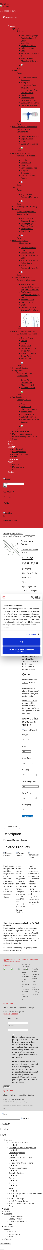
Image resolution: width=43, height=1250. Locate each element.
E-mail (11, 1025)
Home (6, 533)
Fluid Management (17, 1152)
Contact (7, 1239)
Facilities (12, 1231)
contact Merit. (15, 950)
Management (14, 1234)
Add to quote (27, 816)
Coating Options (15, 1216)
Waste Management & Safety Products (25, 1193)
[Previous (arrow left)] (1, 1249)
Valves (11, 1188)
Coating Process (15, 1218)
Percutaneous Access (18, 1168)
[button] (17, 544)
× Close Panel (5, 1244)
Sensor (7, 1211)
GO (5, 486)
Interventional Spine (17, 1198)
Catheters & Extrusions (18, 1142)
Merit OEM (4, 4)
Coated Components (18, 1221)
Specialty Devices (16, 1173)
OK (21, 642)
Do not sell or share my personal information (21, 650)
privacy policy (18, 1039)
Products (8, 1140)
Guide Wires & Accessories (13, 534)
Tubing (12, 1183)
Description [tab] (12, 826)
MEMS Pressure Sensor (19, 1201)
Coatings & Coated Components (22, 1147)
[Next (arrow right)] (3, 1249)
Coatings (8, 1213)
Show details (31, 634)
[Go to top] (4, 1108)
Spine (6, 1208)
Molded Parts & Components (21, 1163)
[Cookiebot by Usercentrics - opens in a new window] (30, 597)
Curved (18, 536)
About (7, 1229)
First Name (13, 1018)
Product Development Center (21, 1203)
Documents (9, 1226)
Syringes (12, 1178)
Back (15, 1145)
